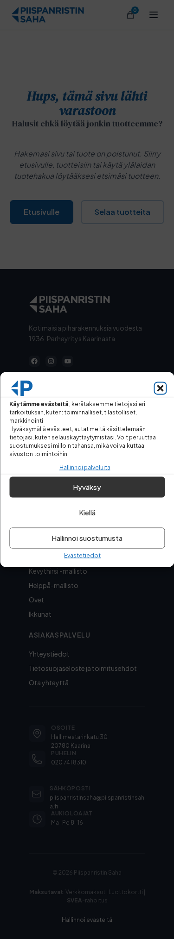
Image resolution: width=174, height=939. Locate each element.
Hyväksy (87, 486)
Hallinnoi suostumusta (87, 537)
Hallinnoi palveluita (84, 466)
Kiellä (87, 512)
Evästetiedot (82, 554)
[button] (160, 388)
